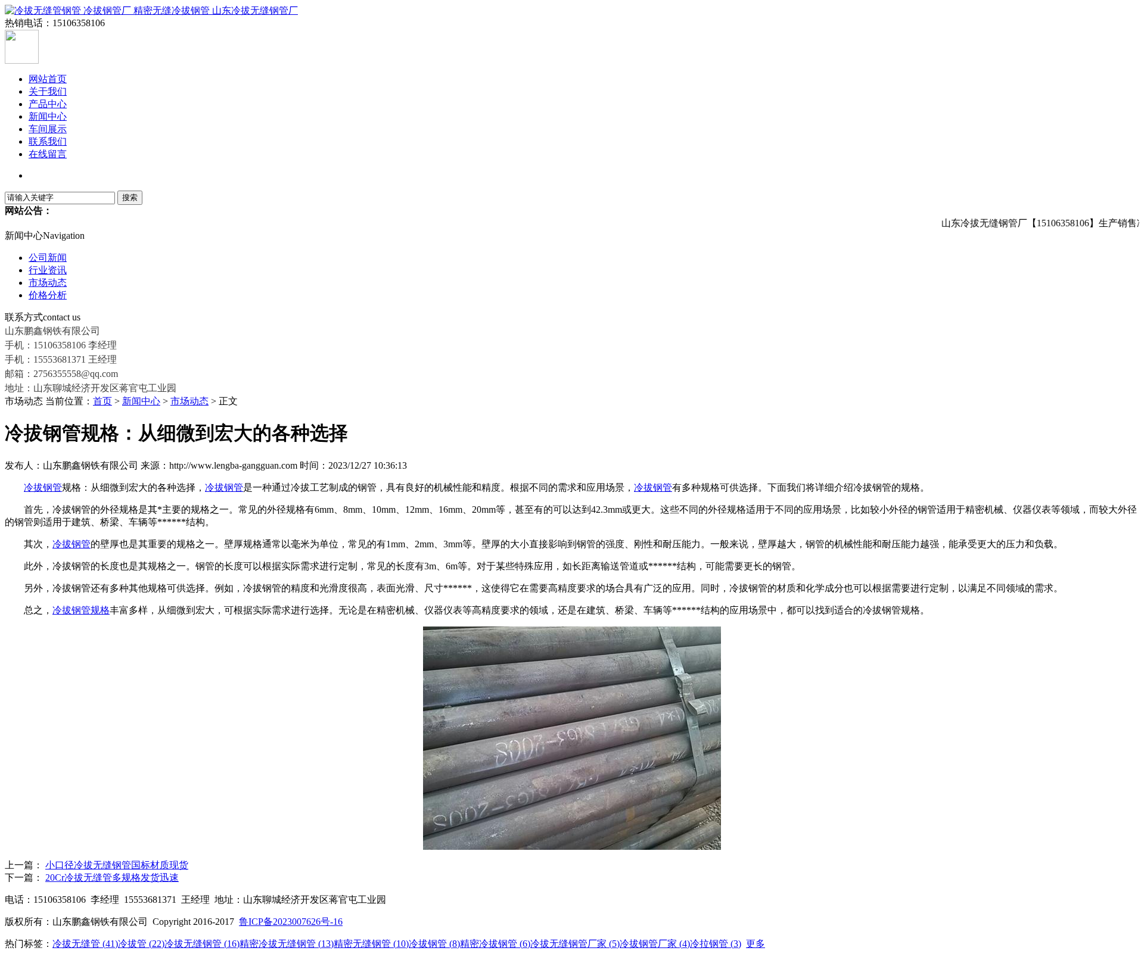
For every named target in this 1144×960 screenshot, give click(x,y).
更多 (755, 944)
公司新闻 (48, 258)
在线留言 (48, 154)
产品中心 (48, 104)
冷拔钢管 (43, 487)
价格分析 (48, 295)
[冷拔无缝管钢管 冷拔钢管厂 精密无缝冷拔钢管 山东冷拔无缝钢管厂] (151, 10)
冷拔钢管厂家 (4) (655, 944)
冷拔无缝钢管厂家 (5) (575, 944)
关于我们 (48, 91)
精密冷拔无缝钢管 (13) (287, 944)
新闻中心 (48, 116)
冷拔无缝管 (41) (85, 944)
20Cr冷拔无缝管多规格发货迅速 (112, 877)
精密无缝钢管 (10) (371, 944)
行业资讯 (48, 270)
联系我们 (48, 141)
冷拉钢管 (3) (715, 944)
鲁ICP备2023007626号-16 (291, 922)
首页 (102, 401)
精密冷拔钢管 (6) (495, 944)
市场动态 (48, 283)
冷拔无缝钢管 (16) (202, 944)
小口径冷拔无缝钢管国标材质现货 (116, 865)
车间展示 (48, 129)
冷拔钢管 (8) (434, 944)
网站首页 (48, 79)
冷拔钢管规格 (81, 610)
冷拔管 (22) (141, 944)
